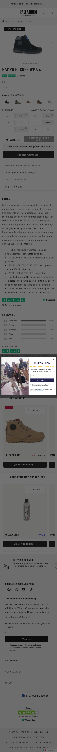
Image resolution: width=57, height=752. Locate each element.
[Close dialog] (53, 359)
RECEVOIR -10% (42, 380)
